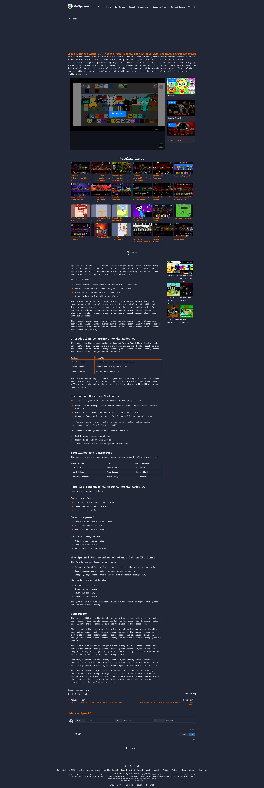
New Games (120, 7)
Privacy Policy (171, 770)
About (156, 770)
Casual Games (178, 7)
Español (150, 785)
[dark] (194, 7)
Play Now (119, 114)
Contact (203, 770)
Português (139, 785)
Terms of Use (189, 770)
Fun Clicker (146, 773)
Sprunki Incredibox (139, 7)
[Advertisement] (132, 36)
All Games (132, 252)
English (114, 785)
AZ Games (136, 773)
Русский (129, 785)
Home (108, 7)
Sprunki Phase (160, 7)
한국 (121, 785)
